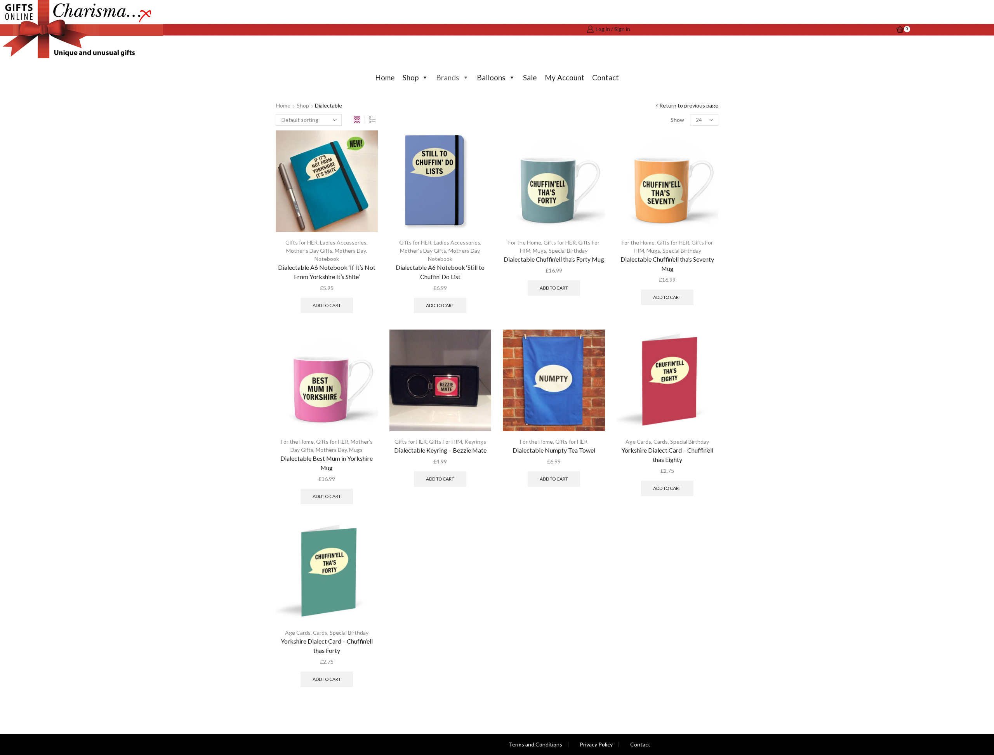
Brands (447, 77)
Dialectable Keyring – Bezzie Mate (440, 450)
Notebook (327, 258)
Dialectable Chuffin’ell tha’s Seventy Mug (667, 263)
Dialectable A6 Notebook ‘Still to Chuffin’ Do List (440, 272)
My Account (564, 77)
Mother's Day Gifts (309, 250)
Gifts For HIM (445, 441)
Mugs (539, 250)
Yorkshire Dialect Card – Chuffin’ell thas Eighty (667, 454)
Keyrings (475, 441)
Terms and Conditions (535, 744)
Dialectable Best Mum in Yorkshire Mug (326, 463)
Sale (530, 77)
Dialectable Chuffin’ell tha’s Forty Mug (554, 259)
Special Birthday (568, 250)
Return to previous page (688, 105)
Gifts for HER (301, 242)
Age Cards (638, 441)
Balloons (491, 77)
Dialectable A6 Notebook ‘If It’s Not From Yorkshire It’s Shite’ (326, 272)
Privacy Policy (596, 744)
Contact (605, 77)
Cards (660, 441)
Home (385, 77)
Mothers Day (350, 250)
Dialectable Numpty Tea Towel (554, 450)
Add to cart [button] (327, 305)
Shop (411, 77)
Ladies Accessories (343, 242)
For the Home (524, 242)
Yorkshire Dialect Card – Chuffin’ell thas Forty (327, 645)
